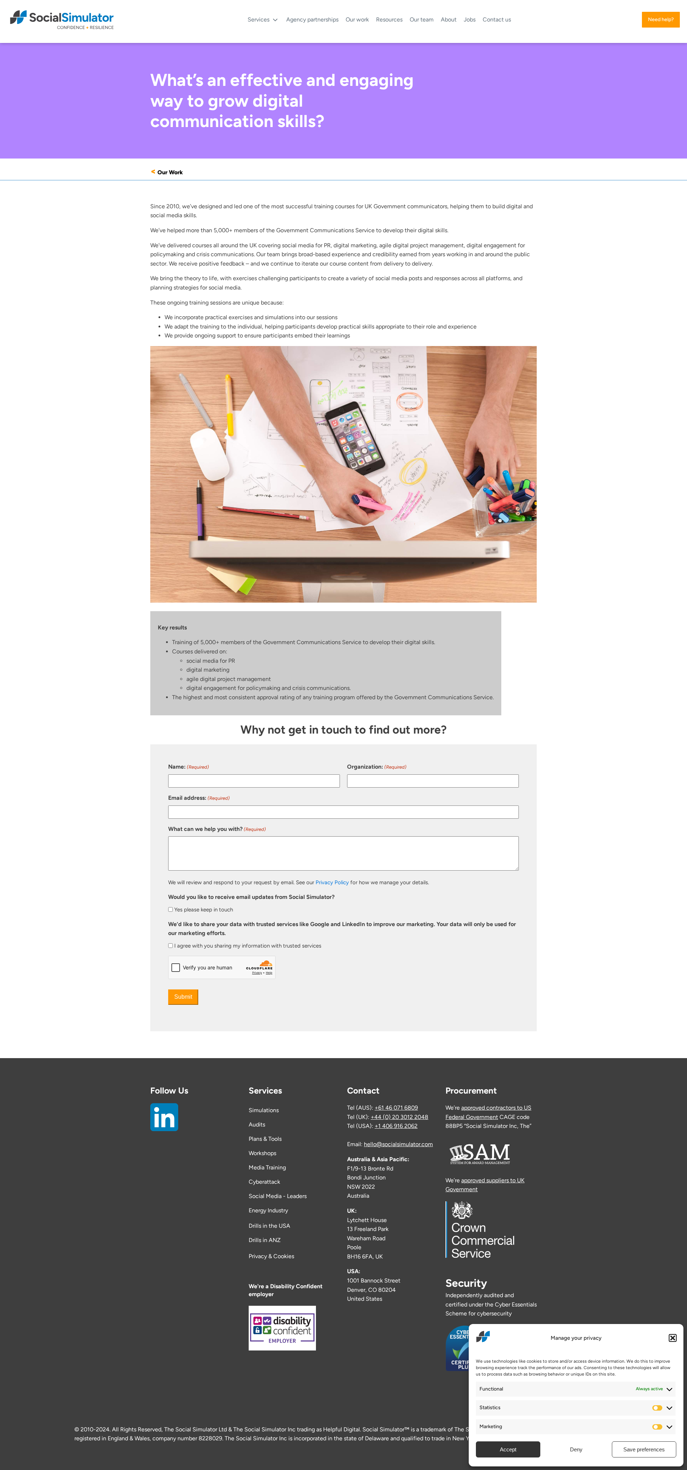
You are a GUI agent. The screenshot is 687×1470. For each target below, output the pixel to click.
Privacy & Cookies (271, 1256)
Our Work (170, 172)
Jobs (470, 19)
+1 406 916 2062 (396, 1126)
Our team (422, 19)
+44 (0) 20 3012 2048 (399, 1117)
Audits (257, 1124)
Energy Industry (268, 1210)
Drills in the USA (270, 1225)
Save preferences (644, 1449)
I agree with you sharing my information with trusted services (247, 946)
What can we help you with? (217, 829)
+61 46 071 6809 (396, 1107)
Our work (357, 19)
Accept (508, 1449)
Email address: (199, 797)
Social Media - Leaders (278, 1196)
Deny (576, 1449)
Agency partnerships (312, 19)
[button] (672, 1338)
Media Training (267, 1167)
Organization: (376, 766)
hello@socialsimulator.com (398, 1144)
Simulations (264, 1110)
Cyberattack (264, 1181)
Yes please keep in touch (203, 909)
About (449, 19)
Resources (389, 19)
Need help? (661, 19)
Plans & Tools (265, 1138)
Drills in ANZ (265, 1240)
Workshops (262, 1153)
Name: (188, 766)
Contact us (497, 19)
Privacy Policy (332, 882)
